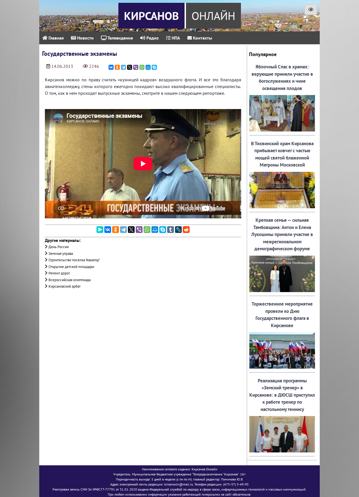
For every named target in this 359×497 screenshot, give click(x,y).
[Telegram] (123, 67)
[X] (129, 67)
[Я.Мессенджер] (99, 229)
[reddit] (186, 229)
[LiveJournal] (178, 229)
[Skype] (154, 67)
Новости (85, 38)
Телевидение (120, 38)
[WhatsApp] (141, 67)
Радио (152, 38)
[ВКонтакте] (111, 67)
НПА (175, 38)
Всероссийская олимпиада (70, 280)
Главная (55, 38)
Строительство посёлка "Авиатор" (74, 260)
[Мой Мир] (148, 67)
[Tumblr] (170, 229)
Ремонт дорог (59, 273)
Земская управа (61, 253)
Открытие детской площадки (71, 266)
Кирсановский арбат (64, 286)
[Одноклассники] (117, 67)
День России (59, 246)
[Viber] (135, 67)
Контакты (202, 38)
